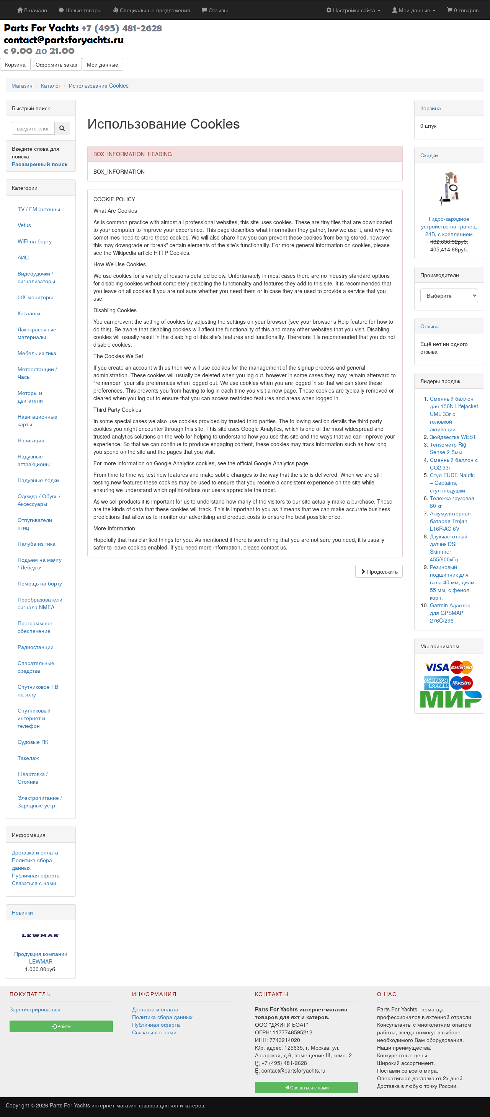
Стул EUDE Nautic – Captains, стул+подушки (452, 482)
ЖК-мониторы (35, 297)
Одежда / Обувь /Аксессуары (39, 499)
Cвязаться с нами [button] (309, 1087)
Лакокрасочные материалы (37, 333)
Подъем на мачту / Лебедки (40, 563)
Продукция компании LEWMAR (40, 957)
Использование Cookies (99, 85)
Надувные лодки (38, 480)
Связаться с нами (34, 883)
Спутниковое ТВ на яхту (38, 690)
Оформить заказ (56, 64)
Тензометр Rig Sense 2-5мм (448, 448)
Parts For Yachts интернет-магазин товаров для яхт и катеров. (128, 1105)
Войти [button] (63, 1026)
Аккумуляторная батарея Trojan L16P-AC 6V (450, 520)
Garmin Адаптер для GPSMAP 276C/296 (450, 612)
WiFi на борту (35, 241)
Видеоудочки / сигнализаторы (36, 277)
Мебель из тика (37, 353)
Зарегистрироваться (35, 1009)
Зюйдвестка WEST (453, 436)
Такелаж (28, 758)
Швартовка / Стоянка (33, 777)
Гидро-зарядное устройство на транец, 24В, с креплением (449, 226)
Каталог (50, 85)
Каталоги (29, 313)
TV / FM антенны (39, 209)
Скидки (429, 155)
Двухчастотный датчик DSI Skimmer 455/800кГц (448, 547)
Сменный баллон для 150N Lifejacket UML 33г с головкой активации (454, 414)
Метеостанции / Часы (37, 372)
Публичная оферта (36, 875)
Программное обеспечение (35, 626)
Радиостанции (36, 647)
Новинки (22, 912)
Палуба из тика (37, 543)
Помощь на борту (40, 583)
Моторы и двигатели (30, 396)
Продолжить (382, 571)
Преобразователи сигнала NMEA (40, 603)
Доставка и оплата (35, 852)
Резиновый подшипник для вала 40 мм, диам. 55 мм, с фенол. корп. (453, 582)
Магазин (22, 85)
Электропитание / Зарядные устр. (40, 801)
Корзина (15, 64)
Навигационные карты (37, 420)
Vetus (24, 225)
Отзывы (429, 326)
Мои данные (102, 64)
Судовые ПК (33, 741)
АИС (23, 257)
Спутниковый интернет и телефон (34, 717)
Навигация (31, 440)
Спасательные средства (36, 666)
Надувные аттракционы (34, 460)
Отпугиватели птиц (35, 523)
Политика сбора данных (162, 1017)
